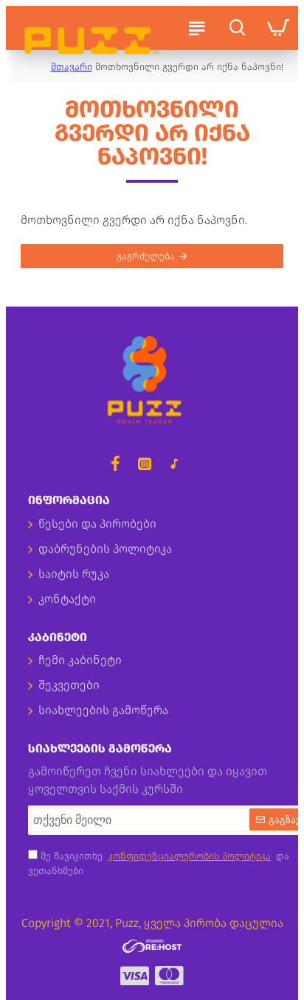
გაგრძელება (146, 256)
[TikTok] (174, 463)
